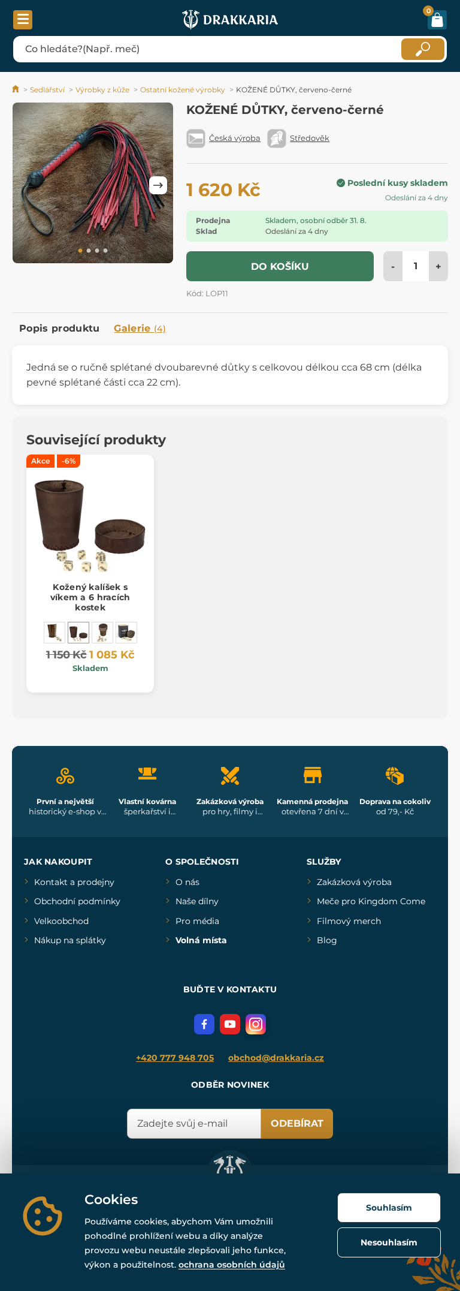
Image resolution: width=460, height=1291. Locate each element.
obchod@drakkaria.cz (276, 1057)
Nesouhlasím (389, 1242)
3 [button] (97, 251)
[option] (93, 185)
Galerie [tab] (140, 328)
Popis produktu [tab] (59, 328)
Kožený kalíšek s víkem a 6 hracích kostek (90, 597)
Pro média (197, 921)
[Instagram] (256, 1024)
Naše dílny (197, 901)
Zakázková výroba (354, 882)
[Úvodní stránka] (16, 89)
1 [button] (80, 251)
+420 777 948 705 (175, 1057)
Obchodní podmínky (77, 901)
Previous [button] (27, 185)
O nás (187, 882)
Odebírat (297, 1123)
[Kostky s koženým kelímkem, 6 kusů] (102, 632)
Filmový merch (349, 921)
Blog (327, 940)
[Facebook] (204, 1024)
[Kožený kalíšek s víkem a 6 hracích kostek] (78, 632)
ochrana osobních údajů (231, 1264)
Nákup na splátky (70, 940)
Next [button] (158, 185)
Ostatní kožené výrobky (182, 89)
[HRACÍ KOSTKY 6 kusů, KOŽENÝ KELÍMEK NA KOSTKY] (54, 632)
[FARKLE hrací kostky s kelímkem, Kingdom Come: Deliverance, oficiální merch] (126, 632)
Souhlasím (389, 1207)
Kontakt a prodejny (74, 882)
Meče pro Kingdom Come (371, 901)
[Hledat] (422, 49)
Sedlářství (47, 89)
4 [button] (105, 251)
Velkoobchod (61, 921)
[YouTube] (230, 1024)
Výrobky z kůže (102, 89)
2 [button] (88, 251)
